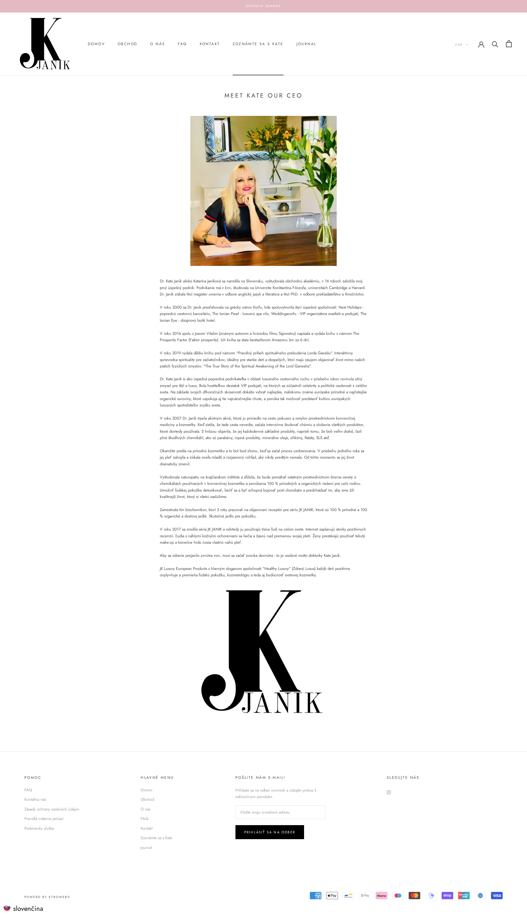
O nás (157, 44)
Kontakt (210, 44)
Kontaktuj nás (35, 799)
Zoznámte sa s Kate (258, 44)
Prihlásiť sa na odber (269, 832)
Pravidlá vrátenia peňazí (43, 818)
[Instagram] (389, 792)
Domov (96, 44)
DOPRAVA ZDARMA (263, 6)
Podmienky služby (39, 828)
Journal (306, 44)
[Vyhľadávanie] (495, 44)
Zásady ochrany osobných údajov (51, 809)
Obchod (127, 44)
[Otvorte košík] (509, 43)
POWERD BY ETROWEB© (47, 897)
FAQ (182, 44)
